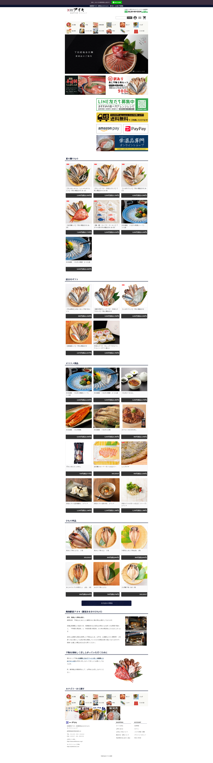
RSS (135, 738)
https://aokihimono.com (73, 746)
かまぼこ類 (88, 31)
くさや (127, 31)
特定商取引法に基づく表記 (123, 738)
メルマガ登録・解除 (139, 731)
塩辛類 (74, 31)
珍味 (113, 31)
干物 (86, 25)
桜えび (127, 25)
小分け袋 (141, 31)
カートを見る (119, 725)
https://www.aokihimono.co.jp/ (75, 741)
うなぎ (141, 25)
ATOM (139, 738)
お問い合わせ (119, 728)
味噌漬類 (101, 25)
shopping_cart (144, 18)
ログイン (136, 728)
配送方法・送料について (122, 735)
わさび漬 (101, 31)
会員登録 (136, 725)
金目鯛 (74, 25)
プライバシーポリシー (140, 735)
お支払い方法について (122, 731)
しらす (114, 25)
